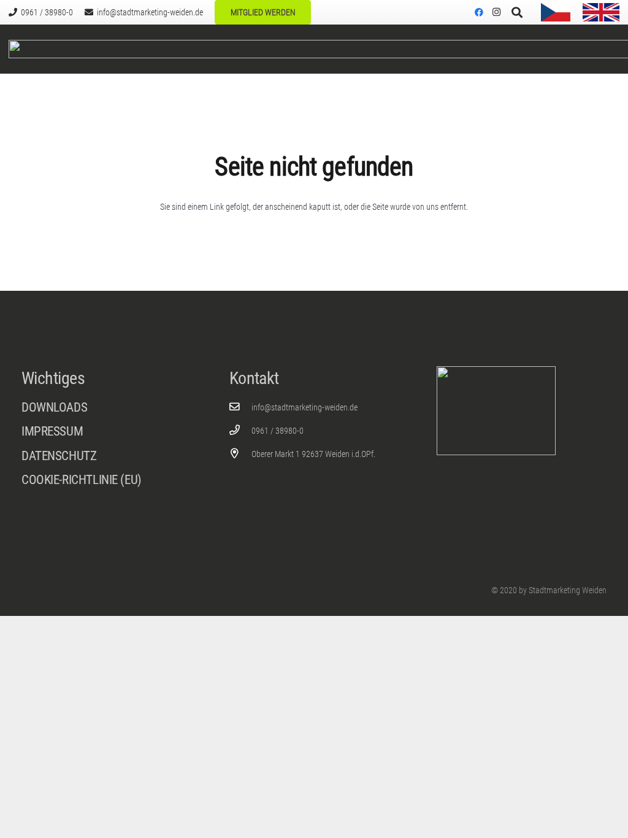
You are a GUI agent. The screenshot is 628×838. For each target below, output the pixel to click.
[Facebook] (479, 12)
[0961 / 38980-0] (240, 430)
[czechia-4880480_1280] (555, 12)
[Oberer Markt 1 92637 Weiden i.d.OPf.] (240, 453)
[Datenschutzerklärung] (106, 459)
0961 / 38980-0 (277, 431)
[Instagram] (496, 12)
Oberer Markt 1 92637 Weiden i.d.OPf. (313, 454)
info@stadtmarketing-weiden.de (304, 407)
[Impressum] (106, 435)
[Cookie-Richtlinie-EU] (106, 480)
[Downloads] (106, 408)
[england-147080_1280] (601, 12)
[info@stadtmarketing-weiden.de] (240, 407)
